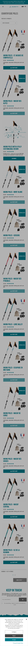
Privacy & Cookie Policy (18, 643)
